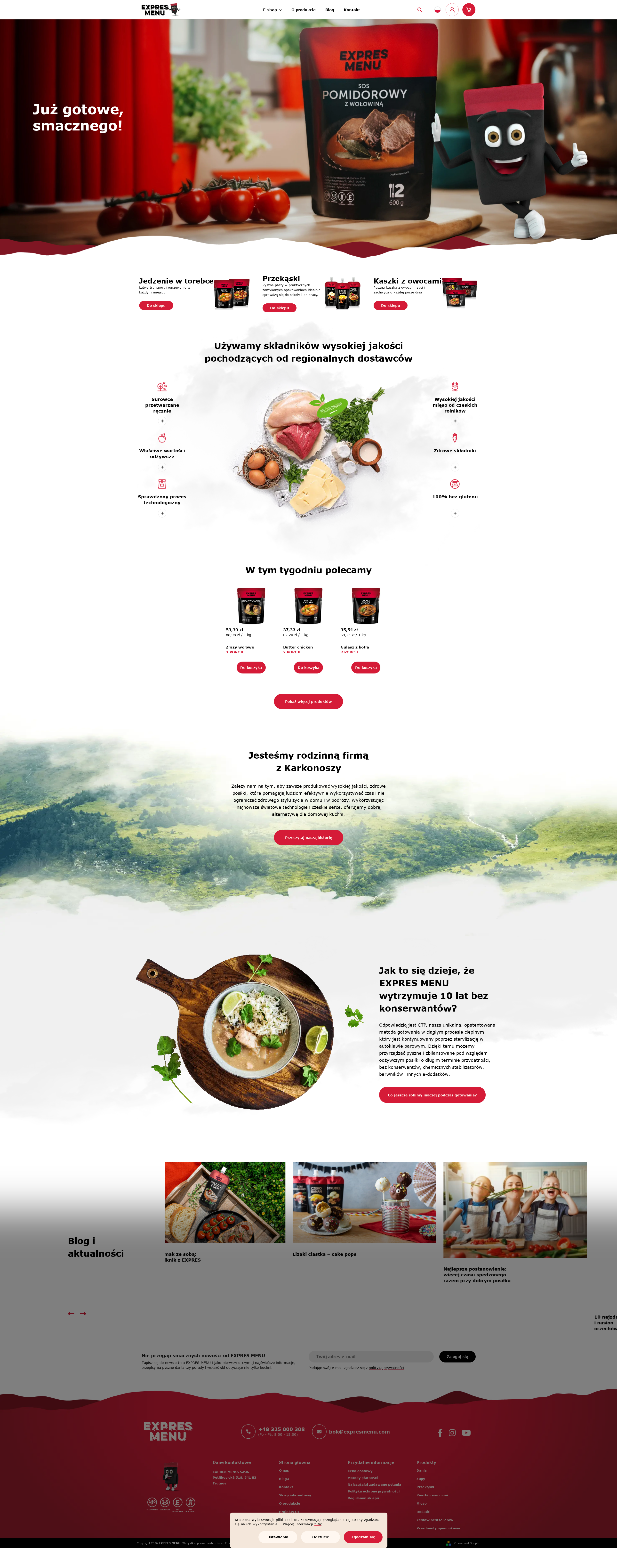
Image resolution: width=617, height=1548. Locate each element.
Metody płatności (363, 1478)
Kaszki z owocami (432, 1495)
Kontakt (286, 1487)
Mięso (422, 1503)
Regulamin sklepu (363, 1498)
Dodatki (423, 1512)
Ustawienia (277, 1537)
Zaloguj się (457, 1356)
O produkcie (289, 1503)
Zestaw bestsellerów (435, 1520)
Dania (422, 1470)
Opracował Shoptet (467, 1543)
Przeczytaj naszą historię (308, 837)
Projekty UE (289, 1512)
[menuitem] (272, 8)
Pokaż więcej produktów (308, 701)
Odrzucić (320, 1537)
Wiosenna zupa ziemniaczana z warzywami (352, 1319)
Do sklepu (156, 305)
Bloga (284, 1479)
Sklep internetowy (295, 1495)
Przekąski (425, 1487)
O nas (284, 1470)
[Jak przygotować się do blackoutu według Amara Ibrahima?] (538, 1234)
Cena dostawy (360, 1471)
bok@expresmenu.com (359, 1432)
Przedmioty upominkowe (438, 1528)
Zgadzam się (363, 1537)
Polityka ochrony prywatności (374, 1491)
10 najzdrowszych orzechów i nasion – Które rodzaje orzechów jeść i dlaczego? (200, 1259)
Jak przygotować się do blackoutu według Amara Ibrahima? (497, 1322)
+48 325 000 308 (281, 1429)
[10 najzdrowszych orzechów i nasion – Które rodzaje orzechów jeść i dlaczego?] (236, 1202)
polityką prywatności (386, 1368)
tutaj (318, 1524)
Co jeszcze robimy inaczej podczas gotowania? (432, 1095)
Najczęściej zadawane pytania (374, 1484)
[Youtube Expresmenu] (466, 1431)
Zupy (421, 1479)
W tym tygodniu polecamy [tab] (308, 569)
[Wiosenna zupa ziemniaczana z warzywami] (387, 1234)
